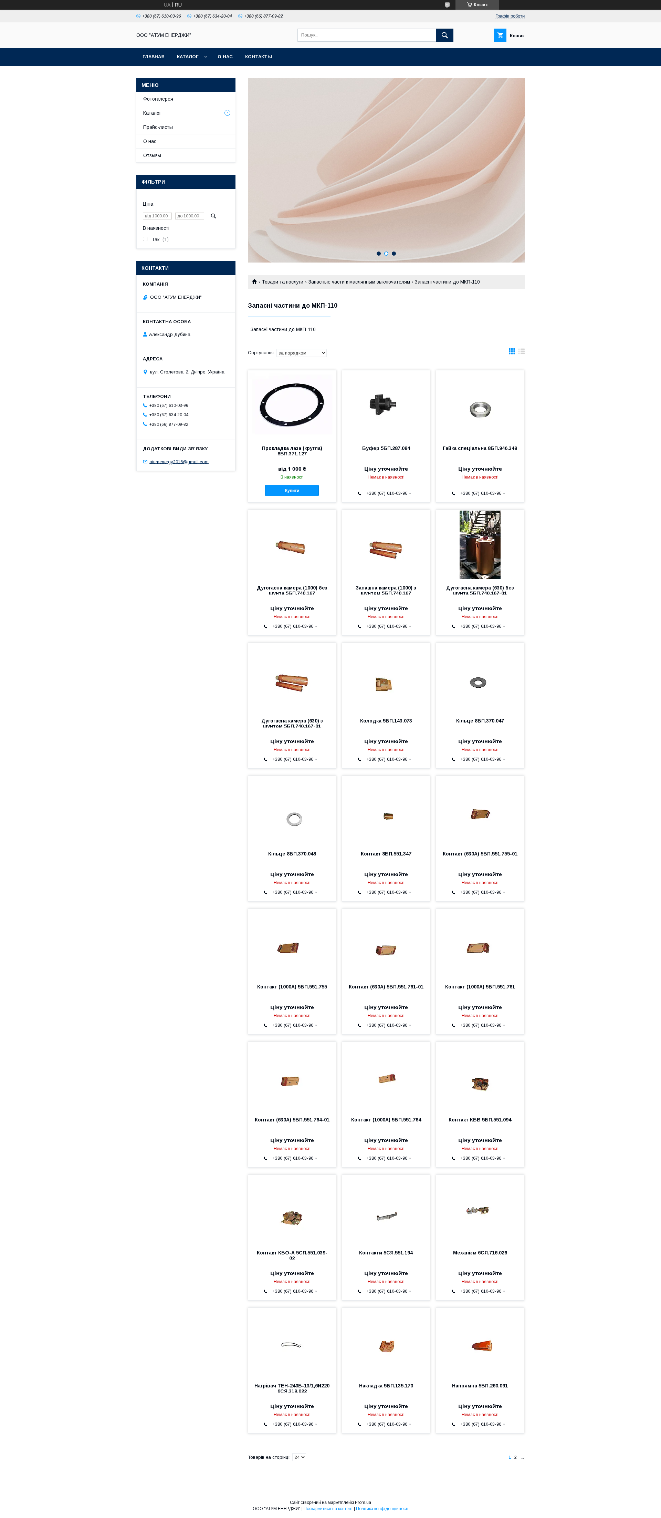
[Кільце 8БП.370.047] (480, 677)
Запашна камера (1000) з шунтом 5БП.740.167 (386, 590)
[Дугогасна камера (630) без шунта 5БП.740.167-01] (480, 544)
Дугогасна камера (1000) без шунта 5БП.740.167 (292, 590)
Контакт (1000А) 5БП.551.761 (480, 986)
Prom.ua (363, 1502)
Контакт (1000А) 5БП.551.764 (386, 1119)
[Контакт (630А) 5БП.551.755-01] (480, 810)
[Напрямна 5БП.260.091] (480, 1342)
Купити (292, 490)
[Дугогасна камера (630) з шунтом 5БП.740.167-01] (292, 677)
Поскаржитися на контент (328, 1508)
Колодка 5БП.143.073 (386, 721)
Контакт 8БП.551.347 (386, 854)
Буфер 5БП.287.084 (386, 448)
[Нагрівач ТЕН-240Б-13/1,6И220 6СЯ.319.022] (292, 1342)
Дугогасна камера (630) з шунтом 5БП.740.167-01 (292, 723)
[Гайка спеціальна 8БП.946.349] (480, 404)
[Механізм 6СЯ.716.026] (480, 1209)
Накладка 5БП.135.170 (386, 1385)
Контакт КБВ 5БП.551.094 (480, 1119)
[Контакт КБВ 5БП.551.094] (480, 1076)
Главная (154, 56)
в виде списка (521, 353)
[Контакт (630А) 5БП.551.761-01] (386, 943)
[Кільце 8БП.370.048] (292, 810)
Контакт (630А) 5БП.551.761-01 (386, 986)
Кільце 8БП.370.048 (292, 854)
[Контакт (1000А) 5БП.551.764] (386, 1076)
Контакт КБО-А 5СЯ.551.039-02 (292, 1255)
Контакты (258, 56)
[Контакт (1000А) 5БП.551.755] (292, 943)
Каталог (187, 56)
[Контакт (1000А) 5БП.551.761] (480, 943)
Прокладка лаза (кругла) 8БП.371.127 (292, 451)
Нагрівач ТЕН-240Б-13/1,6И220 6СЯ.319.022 (291, 1388)
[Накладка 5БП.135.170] (386, 1342)
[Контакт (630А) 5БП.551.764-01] (292, 1076)
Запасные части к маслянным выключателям (359, 282)
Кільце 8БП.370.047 (480, 721)
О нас (225, 56)
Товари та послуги (282, 282)
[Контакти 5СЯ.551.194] (386, 1209)
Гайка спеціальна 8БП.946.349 (480, 448)
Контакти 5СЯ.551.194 (386, 1252)
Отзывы (152, 155)
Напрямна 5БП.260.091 (480, 1385)
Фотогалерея (158, 99)
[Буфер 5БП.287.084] (386, 404)
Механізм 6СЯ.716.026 (480, 1252)
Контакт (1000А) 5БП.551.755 (292, 986)
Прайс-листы (158, 127)
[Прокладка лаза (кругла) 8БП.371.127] (292, 404)
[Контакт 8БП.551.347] (386, 810)
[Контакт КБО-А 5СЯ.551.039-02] (292, 1209)
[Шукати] (444, 35)
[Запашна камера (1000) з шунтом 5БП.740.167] (386, 544)
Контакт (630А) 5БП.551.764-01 (292, 1119)
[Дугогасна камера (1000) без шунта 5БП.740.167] (292, 544)
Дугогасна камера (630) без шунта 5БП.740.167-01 (480, 590)
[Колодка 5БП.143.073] (386, 677)
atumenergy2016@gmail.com (179, 461)
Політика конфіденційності (382, 1508)
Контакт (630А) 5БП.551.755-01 (480, 854)
